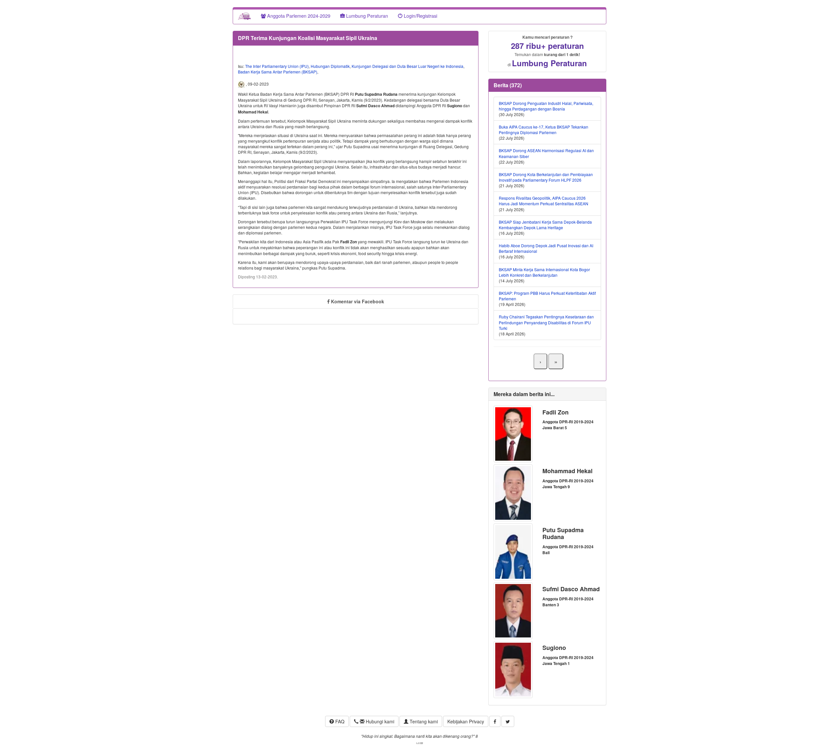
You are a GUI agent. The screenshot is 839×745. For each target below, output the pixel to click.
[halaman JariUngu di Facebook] (494, 721)
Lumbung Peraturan (366, 15)
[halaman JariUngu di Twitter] (507, 721)
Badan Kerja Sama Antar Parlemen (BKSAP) (277, 71)
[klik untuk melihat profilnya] (513, 433)
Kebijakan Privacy (465, 721)
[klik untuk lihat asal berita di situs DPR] (242, 84)
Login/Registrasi (419, 15)
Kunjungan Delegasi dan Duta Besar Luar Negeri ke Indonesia (407, 66)
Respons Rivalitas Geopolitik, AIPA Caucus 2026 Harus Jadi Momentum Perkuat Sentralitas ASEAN (543, 200)
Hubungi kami (379, 721)
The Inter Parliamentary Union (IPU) (277, 66)
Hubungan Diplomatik (330, 66)
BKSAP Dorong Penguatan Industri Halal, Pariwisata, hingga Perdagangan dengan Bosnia (546, 105)
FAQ (339, 721)
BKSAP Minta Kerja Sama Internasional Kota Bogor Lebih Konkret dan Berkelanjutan (544, 272)
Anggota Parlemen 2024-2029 (298, 15)
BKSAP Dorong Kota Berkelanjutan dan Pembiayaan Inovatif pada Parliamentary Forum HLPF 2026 (546, 177)
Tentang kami (423, 721)
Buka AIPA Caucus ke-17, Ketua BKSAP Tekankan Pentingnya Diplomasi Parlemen (543, 129)
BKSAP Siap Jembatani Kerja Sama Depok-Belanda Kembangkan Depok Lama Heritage (545, 224)
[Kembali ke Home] (244, 16)
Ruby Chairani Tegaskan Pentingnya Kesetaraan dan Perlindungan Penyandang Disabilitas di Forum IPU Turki (546, 322)
